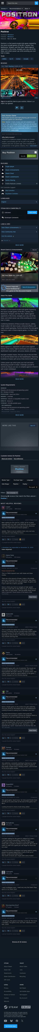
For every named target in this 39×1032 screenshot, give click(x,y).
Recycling (23, 976)
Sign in (3, 101)
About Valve (23, 966)
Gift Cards (7, 980)
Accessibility (7, 991)
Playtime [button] (15, 484)
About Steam (8, 966)
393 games (9, 824)
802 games (9, 693)
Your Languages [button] (11, 492)
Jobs (21, 970)
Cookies (6, 998)
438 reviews (18, 509)
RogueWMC (9, 784)
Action (18, 59)
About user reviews (7, 458)
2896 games (9, 654)
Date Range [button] (5, 484)
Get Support (23, 994)
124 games (9, 786)
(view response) (7, 549)
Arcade (26, 59)
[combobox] (21, 3)
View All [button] (34, 250)
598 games (9, 749)
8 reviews (16, 749)
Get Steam (23, 988)
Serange (8, 747)
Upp (7, 691)
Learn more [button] (32, 212)
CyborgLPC (9, 871)
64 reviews (17, 654)
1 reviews (16, 907)
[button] (4, 8)
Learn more (14, 130)
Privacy (6, 988)
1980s (4, 59)
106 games (9, 873)
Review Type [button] (5, 480)
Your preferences (18, 458)
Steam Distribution (9, 976)
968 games (9, 557)
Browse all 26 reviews (19, 942)
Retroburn (11, 34)
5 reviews (16, 824)
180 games (9, 616)
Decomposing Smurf (12, 905)
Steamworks (7, 973)
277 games (9, 907)
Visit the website (7, 236)
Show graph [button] (32, 487)
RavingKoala (10, 823)
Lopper (8, 507)
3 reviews (16, 786)
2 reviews (16, 616)
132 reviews (17, 557)
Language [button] (30, 480)
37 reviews (17, 693)
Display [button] (25, 484)
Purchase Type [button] (18, 480)
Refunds (6, 1001)
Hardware (23, 973)
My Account (23, 998)
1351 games (9, 509)
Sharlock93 (9, 614)
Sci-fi (11, 59)
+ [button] (31, 59)
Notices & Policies (9, 994)
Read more (33, 146)
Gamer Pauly (10, 555)
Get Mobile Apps (11, 1026)
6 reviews (16, 873)
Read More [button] (32, 597)
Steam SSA (7, 970)
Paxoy (8, 652)
